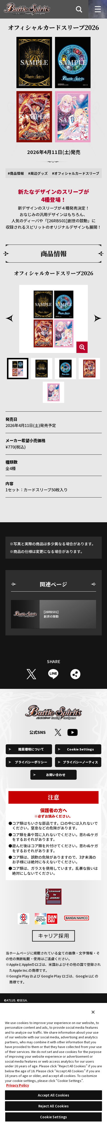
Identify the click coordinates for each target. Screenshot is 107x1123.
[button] (9, 318)
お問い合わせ (55, 774)
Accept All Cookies (53, 1095)
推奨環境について (31, 749)
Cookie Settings (80, 749)
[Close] (93, 1012)
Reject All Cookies (53, 1106)
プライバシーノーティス (80, 762)
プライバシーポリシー (31, 762)
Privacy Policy (17, 1085)
